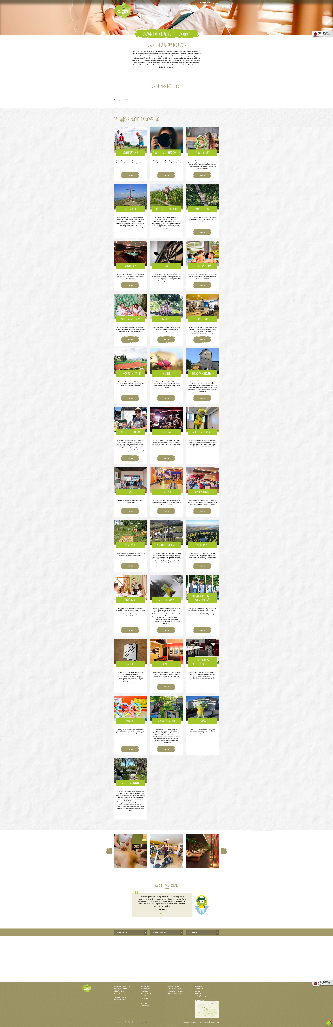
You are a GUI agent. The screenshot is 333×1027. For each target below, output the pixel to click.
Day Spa (197, 991)
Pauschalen (193, 932)
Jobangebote (145, 1005)
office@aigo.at (121, 999)
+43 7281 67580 (121, 997)
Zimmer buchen (205, 3)
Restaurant (198, 993)
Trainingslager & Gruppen (175, 991)
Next (224, 851)
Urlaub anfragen (159, 932)
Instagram (118, 1022)
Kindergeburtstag (200, 996)
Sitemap (212, 1022)
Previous (109, 851)
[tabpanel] (162, 903)
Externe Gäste (199, 988)
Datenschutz (194, 1022)
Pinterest (126, 1022)
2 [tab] (163, 914)
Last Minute (144, 998)
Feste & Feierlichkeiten (174, 993)
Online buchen (122, 932)
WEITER (130, 175)
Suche (213, 3)
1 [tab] (161, 914)
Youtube (122, 1022)
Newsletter (144, 1003)
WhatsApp (129, 1022)
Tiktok (132, 1022)
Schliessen (215, 3)
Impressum (185, 1022)
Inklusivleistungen (146, 996)
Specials (143, 1001)
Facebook (115, 1022)
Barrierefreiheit (204, 1022)
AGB (217, 1022)
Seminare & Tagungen (174, 988)
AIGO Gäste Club (146, 993)
